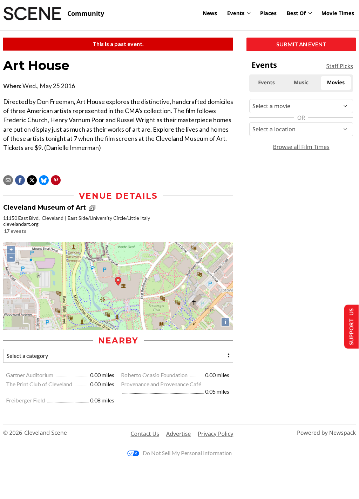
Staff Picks (339, 66)
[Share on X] (32, 179)
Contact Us (145, 434)
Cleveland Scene (45, 432)
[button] (56, 179)
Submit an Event (301, 44)
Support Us (350, 326)
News (210, 13)
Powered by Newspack (326, 432)
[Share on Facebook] (20, 179)
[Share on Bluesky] (44, 179)
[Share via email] (8, 179)
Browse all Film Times (301, 147)
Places (268, 13)
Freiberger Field (26, 400)
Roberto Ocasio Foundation (155, 375)
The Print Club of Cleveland (39, 384)
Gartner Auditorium (30, 375)
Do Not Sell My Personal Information (187, 452)
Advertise (178, 434)
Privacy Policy (215, 434)
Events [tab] (266, 82)
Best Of (296, 13)
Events (236, 13)
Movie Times (337, 13)
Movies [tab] (336, 82)
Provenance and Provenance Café (161, 384)
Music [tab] (301, 82)
